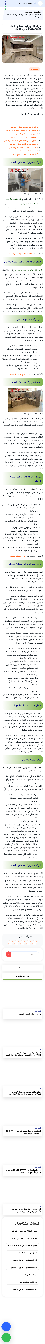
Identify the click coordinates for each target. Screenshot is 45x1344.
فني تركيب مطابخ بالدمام (26, 134)
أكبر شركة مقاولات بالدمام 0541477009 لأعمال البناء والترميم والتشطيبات (25, 1210)
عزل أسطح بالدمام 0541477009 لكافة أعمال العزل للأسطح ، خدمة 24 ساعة (23, 1171)
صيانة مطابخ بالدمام (28, 151)
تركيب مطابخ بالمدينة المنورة (21, 374)
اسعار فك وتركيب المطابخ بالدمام (22, 147)
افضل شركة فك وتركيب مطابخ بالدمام (21, 130)
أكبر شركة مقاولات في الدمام (20, 254)
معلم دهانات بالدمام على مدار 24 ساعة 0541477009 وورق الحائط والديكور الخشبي (24, 1093)
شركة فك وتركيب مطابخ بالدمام (23, 127)
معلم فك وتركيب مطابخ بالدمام (23, 137)
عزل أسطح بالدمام (17, 556)
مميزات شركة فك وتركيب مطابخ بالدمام (20, 140)
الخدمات (34, 69)
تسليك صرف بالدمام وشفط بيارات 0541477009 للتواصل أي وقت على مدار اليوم (23, 1054)
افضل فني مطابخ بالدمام (27, 1253)
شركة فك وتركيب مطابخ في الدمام (24, 1267)
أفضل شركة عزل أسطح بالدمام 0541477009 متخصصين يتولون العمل (23, 1132)
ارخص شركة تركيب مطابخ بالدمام (23, 144)
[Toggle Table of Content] (41, 121)
